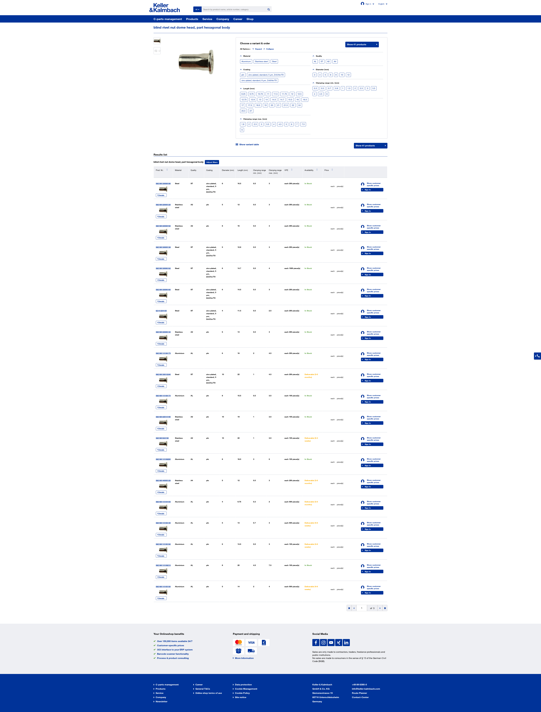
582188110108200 (163, 459)
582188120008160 (163, 226)
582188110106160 (163, 544)
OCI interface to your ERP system (175, 649)
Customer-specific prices (170, 645)
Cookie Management (246, 688)
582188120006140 (163, 332)
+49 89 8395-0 (359, 684)
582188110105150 (163, 586)
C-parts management (168, 19)
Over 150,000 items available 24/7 (174, 641)
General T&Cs (202, 688)
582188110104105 (163, 502)
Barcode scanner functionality (173, 653)
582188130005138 (163, 247)
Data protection (243, 684)
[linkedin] (346, 642)
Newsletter (161, 701)
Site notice (240, 697)
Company (222, 19)
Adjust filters (212, 162)
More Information (244, 658)
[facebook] (316, 642)
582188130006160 (163, 289)
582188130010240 (163, 374)
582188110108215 (163, 565)
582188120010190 (163, 417)
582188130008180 (163, 183)
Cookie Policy (242, 693)
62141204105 (161, 311)
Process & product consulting (173, 658)
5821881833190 (162, 438)
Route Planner (359, 693)
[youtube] (331, 642)
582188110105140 (163, 523)
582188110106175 (163, 353)
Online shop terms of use (208, 693)
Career (237, 19)
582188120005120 (163, 204)
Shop (250, 19)
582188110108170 (163, 395)
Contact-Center (360, 697)
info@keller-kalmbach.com (366, 688)
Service (207, 19)
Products (192, 19)
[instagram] (324, 642)
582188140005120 (163, 480)
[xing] (339, 642)
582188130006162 (163, 268)
